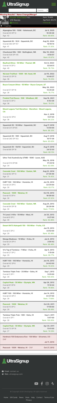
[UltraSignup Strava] (52, 383)
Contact (39, 397)
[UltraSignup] (15, 4)
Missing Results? (8, 14)
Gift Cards (13, 397)
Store (27, 397)
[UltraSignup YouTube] (36, 383)
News (21, 397)
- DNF (18, 347)
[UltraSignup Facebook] (42, 383)
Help (33, 397)
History (46, 23)
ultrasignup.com (16, 374)
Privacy (29, 400)
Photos (15, 23)
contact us (14, 371)
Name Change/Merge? (27, 14)
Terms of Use (49, 397)
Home (6, 397)
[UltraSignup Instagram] (47, 383)
